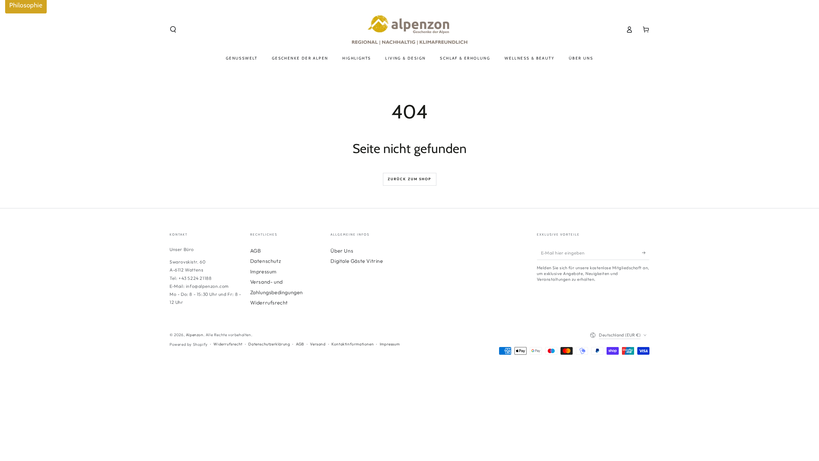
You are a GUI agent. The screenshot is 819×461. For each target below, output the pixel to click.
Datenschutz (265, 261)
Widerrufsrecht (269, 302)
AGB (255, 250)
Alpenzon (194, 334)
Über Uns (341, 250)
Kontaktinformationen (352, 344)
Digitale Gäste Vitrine (356, 261)
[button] (173, 29)
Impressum (263, 271)
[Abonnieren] (645, 253)
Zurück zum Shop (410, 179)
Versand (317, 344)
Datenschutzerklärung (269, 344)
